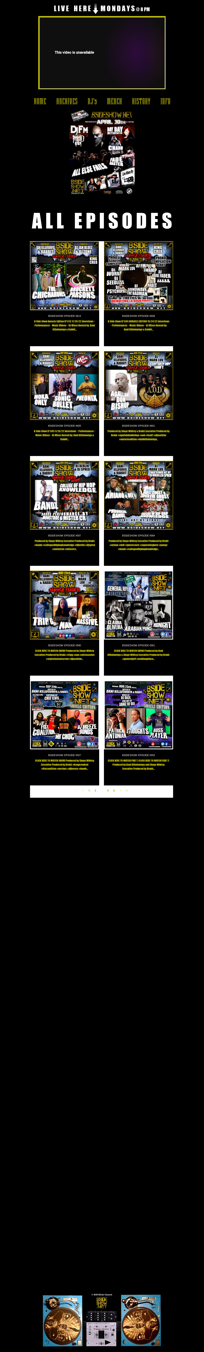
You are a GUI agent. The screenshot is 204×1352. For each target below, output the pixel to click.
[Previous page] (82, 790)
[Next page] (120, 790)
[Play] (108, 1342)
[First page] (76, 790)
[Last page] (126, 790)
